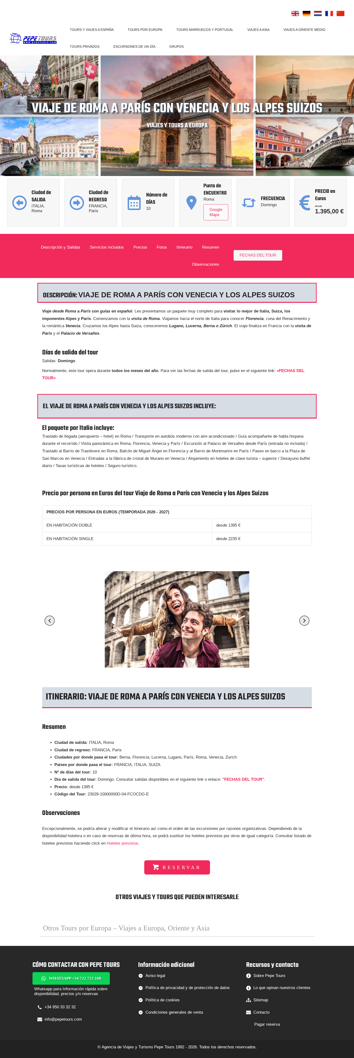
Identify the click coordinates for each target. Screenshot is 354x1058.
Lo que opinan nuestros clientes (281, 987)
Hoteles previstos (122, 843)
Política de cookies (162, 1000)
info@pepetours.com (63, 1019)
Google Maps (216, 212)
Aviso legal (155, 975)
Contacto (261, 1012)
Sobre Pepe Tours (269, 975)
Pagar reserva (267, 1024)
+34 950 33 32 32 (60, 1007)
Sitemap (260, 1000)
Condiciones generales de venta (174, 1012)
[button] (116, 30)
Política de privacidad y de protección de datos (187, 987)
